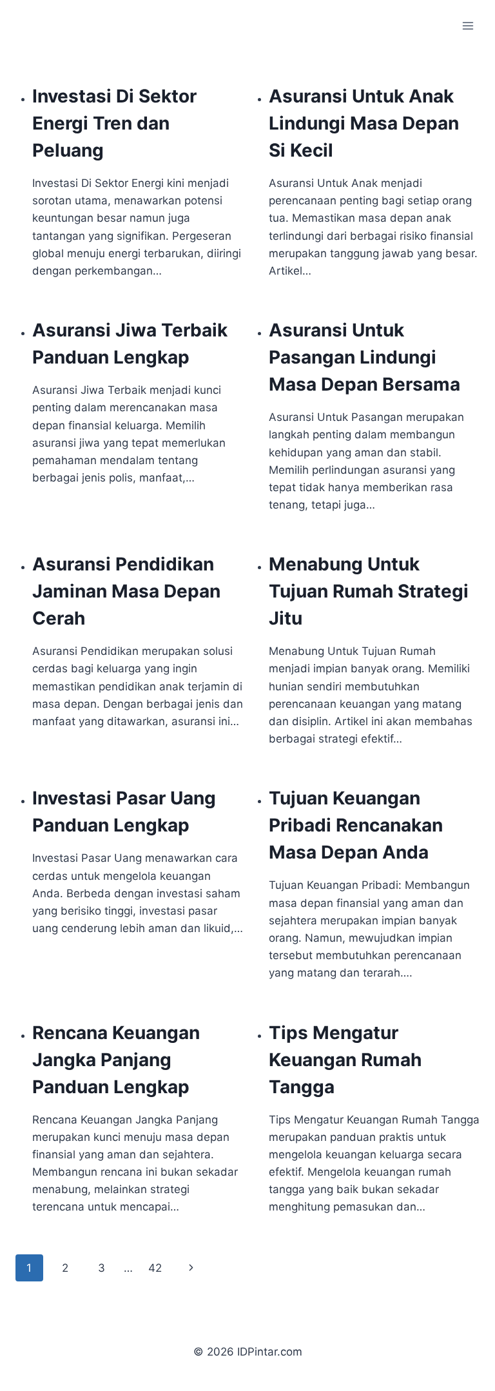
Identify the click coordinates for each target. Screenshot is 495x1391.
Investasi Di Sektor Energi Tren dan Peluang (114, 123)
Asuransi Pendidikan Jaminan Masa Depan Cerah (126, 591)
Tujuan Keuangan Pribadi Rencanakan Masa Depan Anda (356, 825)
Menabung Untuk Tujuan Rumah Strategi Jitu (369, 591)
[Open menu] (468, 25)
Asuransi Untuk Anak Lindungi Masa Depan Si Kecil (364, 123)
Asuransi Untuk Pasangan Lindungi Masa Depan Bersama (364, 357)
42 (155, 1267)
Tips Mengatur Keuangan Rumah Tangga (345, 1060)
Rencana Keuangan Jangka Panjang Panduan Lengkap (116, 1060)
